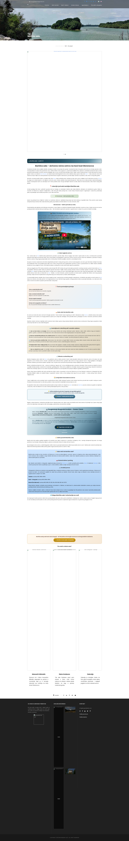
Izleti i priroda (55, 5)
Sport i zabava (64, 5)
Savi (41, 174)
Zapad (70, 771)
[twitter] (91, 1)
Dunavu (45, 174)
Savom (86, 315)
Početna (47, 5)
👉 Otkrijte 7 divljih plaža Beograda (64, 396)
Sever (59, 798)
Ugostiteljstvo (85, 5)
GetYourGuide (64, 432)
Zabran (85, 463)
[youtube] (93, 1)
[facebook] (84, 1)
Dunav (100, 178)
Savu (100, 268)
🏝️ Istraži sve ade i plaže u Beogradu (64, 540)
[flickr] (86, 1)
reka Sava (80, 385)
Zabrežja (95, 463)
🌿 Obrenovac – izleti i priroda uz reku (64, 196)
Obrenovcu (64, 463)
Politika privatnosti (83, 714)
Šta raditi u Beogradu (96, 5)
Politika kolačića (83, 717)
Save (86, 174)
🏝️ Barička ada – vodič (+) (35, 161)
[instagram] (95, 1)
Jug (70, 709)
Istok (59, 737)
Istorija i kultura (75, 5)
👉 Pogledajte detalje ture (64, 427)
